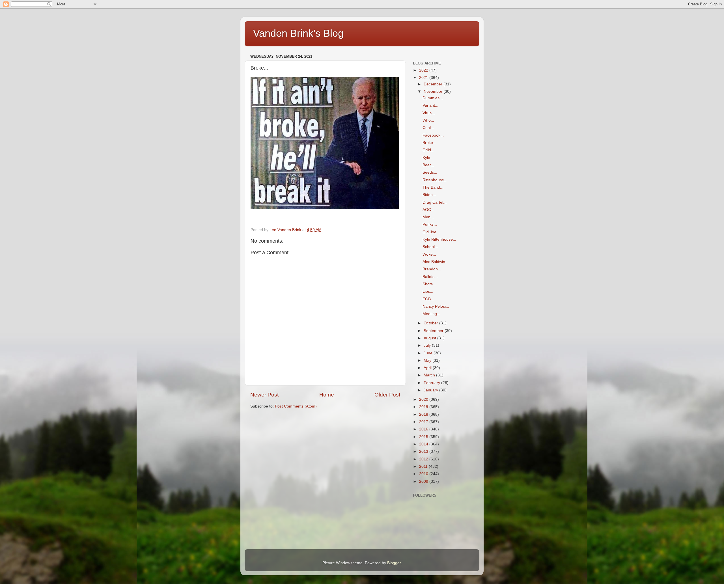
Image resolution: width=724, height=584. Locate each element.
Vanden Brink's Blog (298, 33)
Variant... (430, 105)
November (433, 91)
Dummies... (433, 98)
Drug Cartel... (435, 202)
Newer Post (264, 395)
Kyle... (428, 158)
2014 (424, 444)
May (428, 360)
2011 (424, 466)
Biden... (429, 195)
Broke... (429, 143)
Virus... (429, 113)
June (429, 353)
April (428, 368)
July (428, 345)
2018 (424, 414)
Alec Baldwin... (436, 262)
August (430, 338)
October (431, 323)
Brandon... (432, 269)
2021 (424, 78)
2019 (424, 407)
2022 (424, 70)
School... (430, 247)
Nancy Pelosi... (436, 306)
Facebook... (433, 135)
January (431, 390)
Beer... (428, 165)
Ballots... (430, 277)
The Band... (433, 187)
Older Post (387, 395)
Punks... (430, 224)
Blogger (394, 563)
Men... (428, 217)
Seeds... (430, 172)
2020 (424, 399)
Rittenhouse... (435, 180)
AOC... (428, 210)
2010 (424, 474)
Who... (428, 120)
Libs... (428, 291)
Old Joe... (431, 232)
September (434, 331)
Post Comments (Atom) (296, 406)
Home (326, 395)
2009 (424, 481)
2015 (424, 437)
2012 (424, 459)
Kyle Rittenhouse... (439, 239)
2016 (424, 429)
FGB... (428, 299)
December (433, 84)
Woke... (429, 254)
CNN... (428, 150)
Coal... (428, 128)
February (432, 383)
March (430, 375)
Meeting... (431, 314)
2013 (424, 451)
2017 (424, 422)
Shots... (429, 284)
